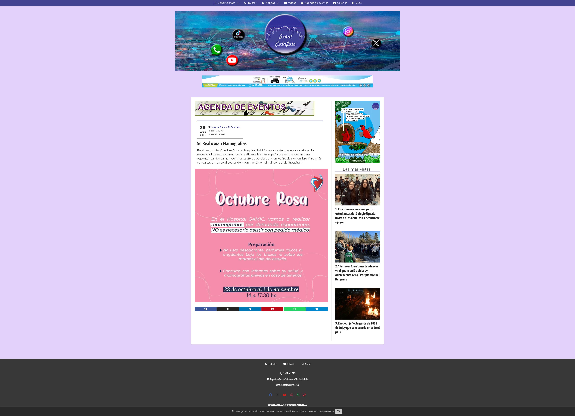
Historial (290, 364)
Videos (292, 2)
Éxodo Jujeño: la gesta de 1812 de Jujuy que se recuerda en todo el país (357, 327)
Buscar (252, 2)
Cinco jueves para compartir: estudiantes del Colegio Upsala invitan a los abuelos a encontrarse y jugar (357, 215)
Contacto (272, 364)
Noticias (270, 2)
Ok (339, 411)
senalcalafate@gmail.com (287, 385)
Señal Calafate (226, 2)
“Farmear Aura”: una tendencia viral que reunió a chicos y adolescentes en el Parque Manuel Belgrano (357, 272)
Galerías (342, 2)
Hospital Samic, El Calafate (225, 127)
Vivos (358, 2)
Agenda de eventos (316, 2)
